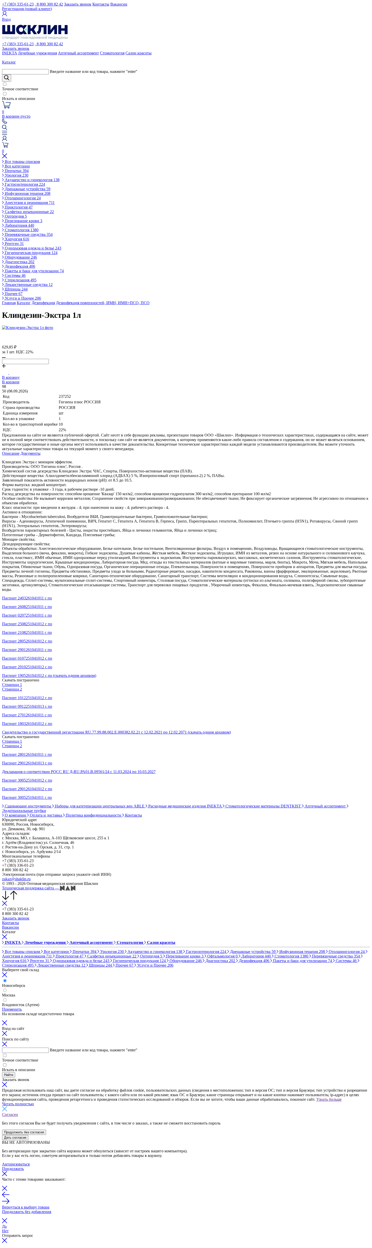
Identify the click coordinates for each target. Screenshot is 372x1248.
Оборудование (20, 257)
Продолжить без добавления (26, 1212)
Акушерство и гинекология (31, 180)
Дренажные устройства (27, 189)
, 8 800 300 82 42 (49, 4)
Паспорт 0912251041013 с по (27, 706)
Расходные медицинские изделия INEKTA (185, 806)
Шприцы (16, 289)
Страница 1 (12, 684)
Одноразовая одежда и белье (32, 248)
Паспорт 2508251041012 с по (27, 624)
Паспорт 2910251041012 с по (27, 667)
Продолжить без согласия (24, 1132)
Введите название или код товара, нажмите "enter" (93, 71)
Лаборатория (19, 225)
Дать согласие (15, 1137)
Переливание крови (23, 221)
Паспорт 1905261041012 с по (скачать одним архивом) (49, 675)
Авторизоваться (16, 1164)
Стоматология (112, 53)
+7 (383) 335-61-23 (18, 4)
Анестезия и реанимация (29, 202)
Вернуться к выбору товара (25, 1207)
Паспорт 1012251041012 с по (27, 698)
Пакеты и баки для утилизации (34, 271)
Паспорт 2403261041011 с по (27, 598)
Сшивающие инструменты (28, 806)
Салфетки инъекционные (29, 212)
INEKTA (9, 53)
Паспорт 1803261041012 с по (27, 723)
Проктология (18, 207)
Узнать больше (329, 1099)
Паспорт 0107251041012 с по (27, 658)
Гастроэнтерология (24, 184)
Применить (12, 1009)
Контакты (100, 4)
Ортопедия (15, 216)
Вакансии (118, 4)
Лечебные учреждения (37, 53)
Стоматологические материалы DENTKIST (263, 806)
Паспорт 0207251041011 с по (27, 615)
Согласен (10, 1114)
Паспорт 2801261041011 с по (27, 754)
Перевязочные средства (28, 234)
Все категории (17, 166)
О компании (15, 815)
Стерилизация (20, 280)
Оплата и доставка (46, 815)
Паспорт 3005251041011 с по (27, 797)
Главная (9, 303)
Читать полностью (18, 1104)
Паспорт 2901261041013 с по (27, 763)
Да (4, 1226)
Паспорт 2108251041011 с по (27, 632)
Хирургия (16, 239)
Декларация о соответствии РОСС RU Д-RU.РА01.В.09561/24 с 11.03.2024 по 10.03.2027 (79, 771)
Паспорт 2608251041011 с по (27, 607)
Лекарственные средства (28, 284)
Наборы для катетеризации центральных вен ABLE (100, 806)
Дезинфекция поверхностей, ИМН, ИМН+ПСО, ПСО (103, 303)
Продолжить (13, 1169)
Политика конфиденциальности (93, 815)
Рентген (14, 243)
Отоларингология (22, 198)
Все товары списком (22, 161)
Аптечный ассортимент (78, 53)
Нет (5, 1231)
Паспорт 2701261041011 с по (27, 715)
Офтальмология (222, 956)
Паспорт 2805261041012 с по (27, 641)
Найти (8, 1075)
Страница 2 (12, 689)
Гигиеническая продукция (30, 253)
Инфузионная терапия (27, 193)
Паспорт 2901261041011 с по (27, 650)
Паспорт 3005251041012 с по (27, 780)
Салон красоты (139, 53)
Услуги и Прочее (22, 298)
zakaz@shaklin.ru (16, 879)
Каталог (24, 303)
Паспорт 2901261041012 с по (27, 789)
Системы (15, 275)
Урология (16, 175)
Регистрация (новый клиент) (27, 9)
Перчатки (16, 171)
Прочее (13, 294)
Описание (10, 453)
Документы (30, 453)
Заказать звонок (77, 4)
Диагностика (19, 262)
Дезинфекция (19, 266)
